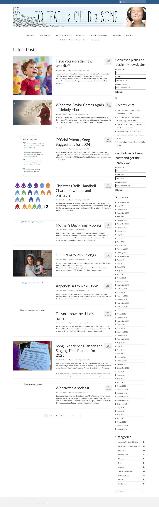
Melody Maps (60, 127)
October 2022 (122, 227)
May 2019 (120, 310)
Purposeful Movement (62, 376)
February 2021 (122, 281)
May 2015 (120, 415)
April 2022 (121, 242)
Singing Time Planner (74, 376)
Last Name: (119, 77)
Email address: (121, 84)
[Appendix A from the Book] (32, 282)
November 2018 (123, 321)
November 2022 (123, 224)
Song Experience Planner (87, 376)
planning (107, 373)
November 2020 (123, 285)
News (120, 463)
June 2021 (121, 267)
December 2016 (123, 368)
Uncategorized (80, 70)
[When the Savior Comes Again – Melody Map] (32, 112)
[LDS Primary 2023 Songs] (32, 263)
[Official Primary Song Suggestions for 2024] (32, 155)
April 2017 (121, 353)
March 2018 (121, 328)
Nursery (121, 467)
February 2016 (122, 389)
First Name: (119, 69)
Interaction (122, 450)
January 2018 (122, 335)
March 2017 (121, 357)
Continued (60, 83)
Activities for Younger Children (129, 446)
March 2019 (121, 314)
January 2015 (122, 429)
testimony (97, 376)
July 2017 (120, 346)
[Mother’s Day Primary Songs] (32, 222)
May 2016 (120, 379)
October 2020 (122, 289)
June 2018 (121, 325)
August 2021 (121, 260)
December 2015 (123, 397)
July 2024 (120, 206)
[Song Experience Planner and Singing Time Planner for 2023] (32, 356)
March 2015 (121, 422)
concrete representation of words (66, 373)
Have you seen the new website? (129, 110)
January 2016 (122, 393)
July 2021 (120, 263)
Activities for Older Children (128, 442)
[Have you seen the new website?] (32, 76)
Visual (120, 480)
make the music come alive (86, 373)
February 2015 (122, 425)
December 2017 (123, 339)
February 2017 (122, 361)
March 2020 (121, 292)
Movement (122, 459)
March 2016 (121, 386)
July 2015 (120, 407)
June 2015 (121, 411)
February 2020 (122, 296)
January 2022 (122, 253)
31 (73, 415)
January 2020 (122, 299)
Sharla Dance (62, 70)
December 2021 (123, 256)
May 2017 (120, 350)
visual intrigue (104, 376)
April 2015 (121, 418)
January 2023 (122, 220)
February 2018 (122, 332)
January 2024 (122, 209)
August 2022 (121, 231)
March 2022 (121, 245)
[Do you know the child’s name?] (32, 310)
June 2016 (121, 375)
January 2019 (122, 317)
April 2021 (121, 274)
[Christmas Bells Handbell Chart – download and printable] (32, 196)
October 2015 (122, 404)
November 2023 (123, 213)
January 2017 (122, 364)
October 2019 (122, 307)
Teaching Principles (125, 471)
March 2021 (121, 278)
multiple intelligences (99, 373)
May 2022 (120, 238)
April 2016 (121, 382)
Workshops (122, 484)
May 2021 (120, 271)
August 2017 (121, 343)
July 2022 (120, 235)
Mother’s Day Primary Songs (127, 142)
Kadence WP (46, 503)
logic (76, 373)
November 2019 (123, 303)
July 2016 (120, 371)
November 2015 (123, 400)
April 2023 (121, 217)
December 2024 (123, 202)
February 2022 (122, 249)
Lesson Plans (123, 455)
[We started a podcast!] (33, 384)
